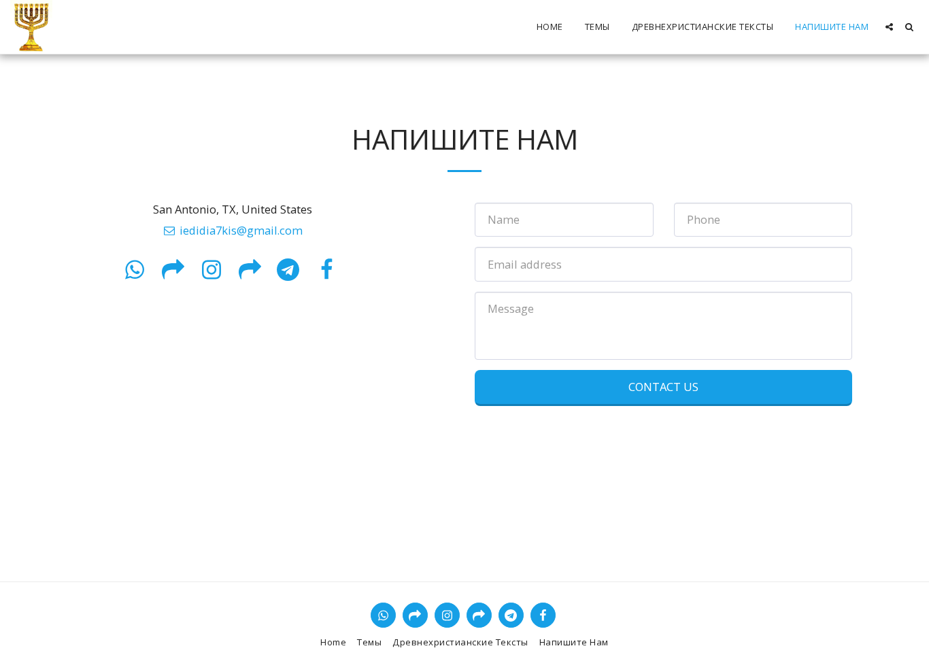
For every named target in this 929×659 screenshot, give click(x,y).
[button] (889, 26)
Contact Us (663, 386)
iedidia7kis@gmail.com (241, 230)
